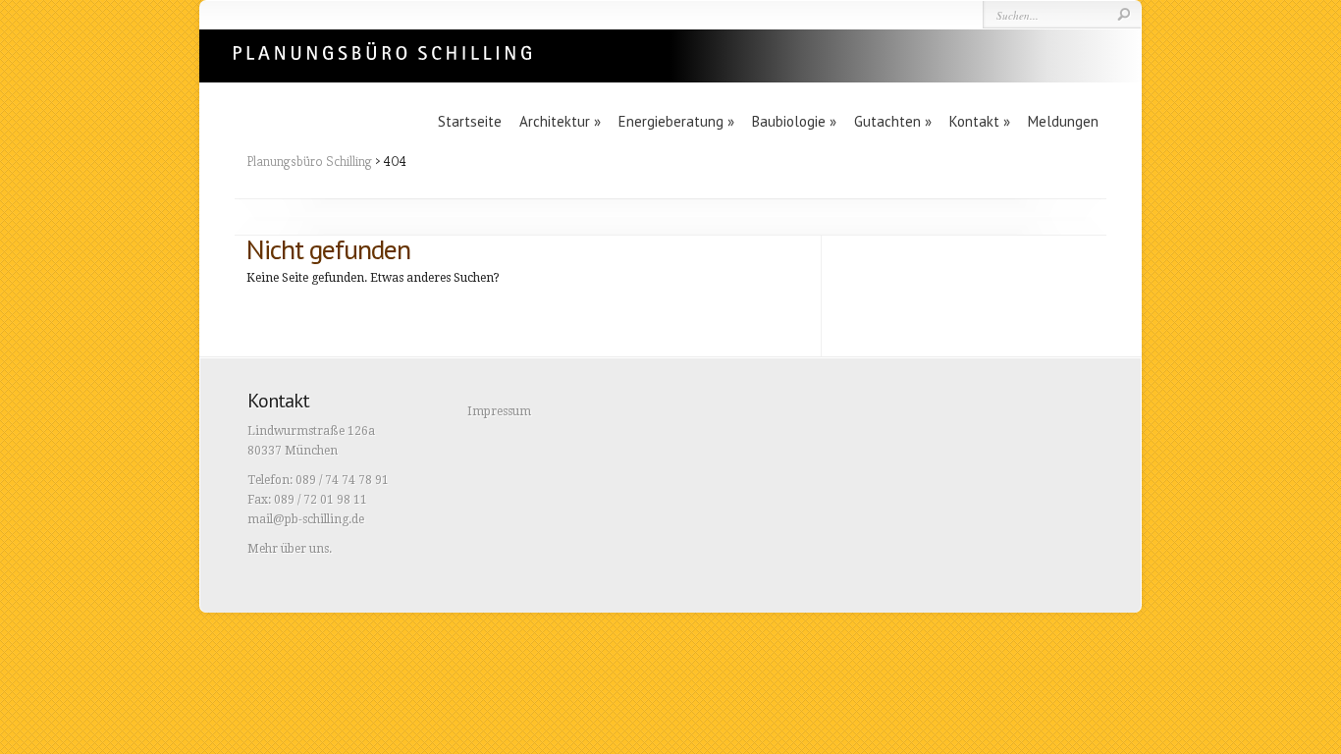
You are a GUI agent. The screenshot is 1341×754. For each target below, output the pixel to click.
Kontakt (979, 121)
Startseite (470, 121)
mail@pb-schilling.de (305, 519)
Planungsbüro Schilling (309, 161)
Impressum (499, 411)
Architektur (560, 121)
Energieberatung (676, 121)
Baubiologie (794, 121)
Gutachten (893, 121)
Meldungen (1063, 121)
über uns (305, 549)
